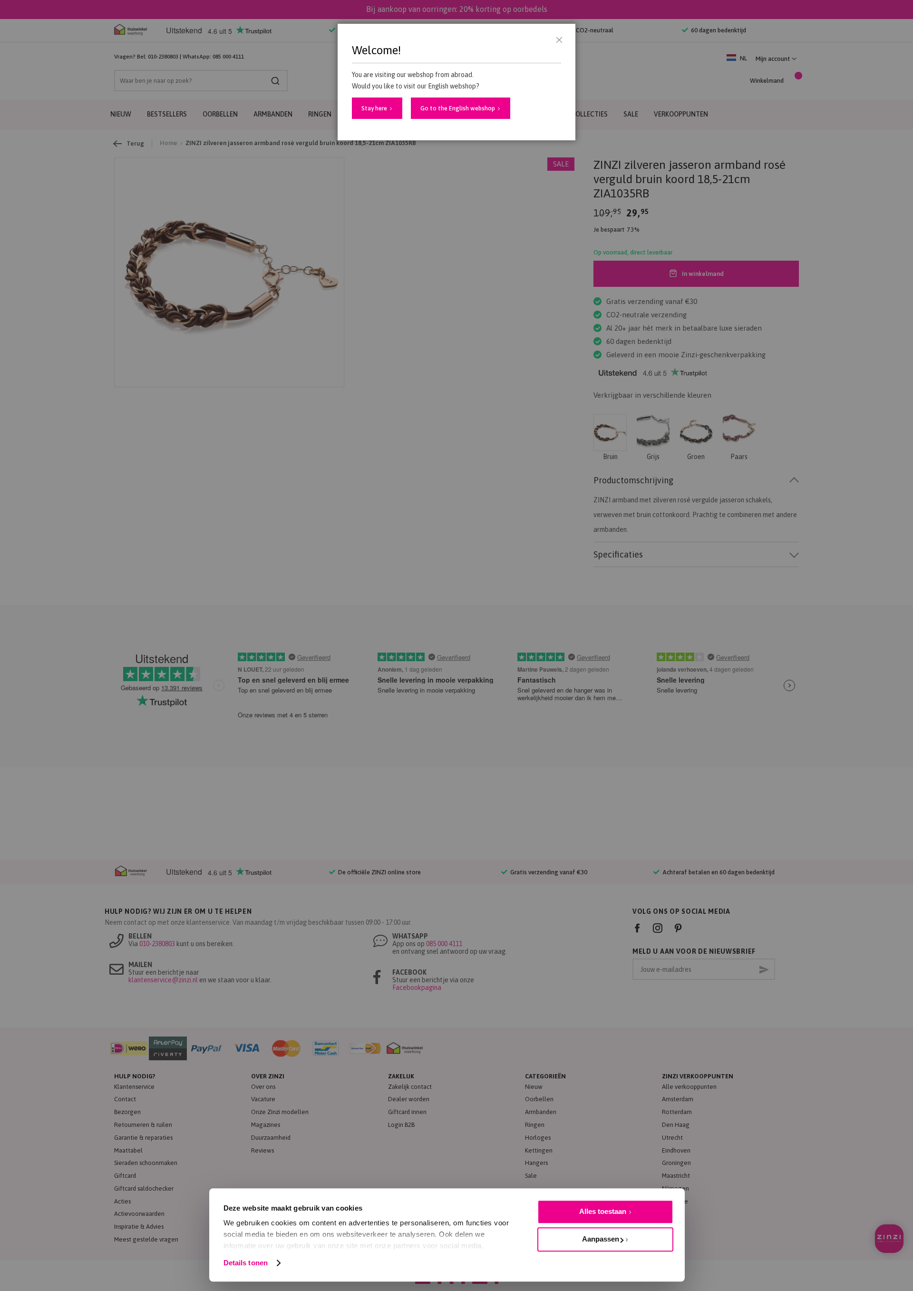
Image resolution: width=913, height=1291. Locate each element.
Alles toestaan (602, 1211)
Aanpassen (600, 1239)
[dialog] (456, 645)
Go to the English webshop (457, 108)
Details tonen (245, 1263)
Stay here (374, 108)
